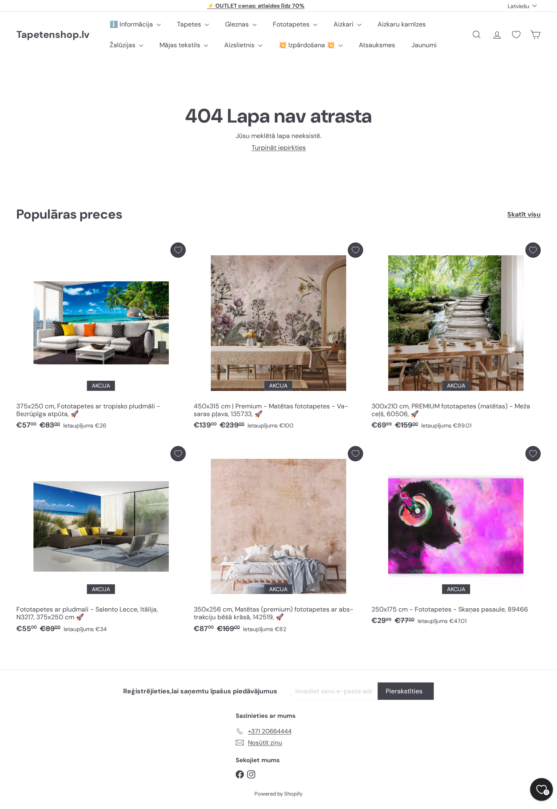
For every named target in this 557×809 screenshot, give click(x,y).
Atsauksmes (377, 45)
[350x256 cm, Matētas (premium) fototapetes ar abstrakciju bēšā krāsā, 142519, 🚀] (278, 542)
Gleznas (237, 24)
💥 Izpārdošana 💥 (307, 45)
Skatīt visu (524, 214)
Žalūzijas (123, 45)
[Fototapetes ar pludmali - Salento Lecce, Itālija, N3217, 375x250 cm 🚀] (101, 542)
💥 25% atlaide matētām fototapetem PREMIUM (256, 5)
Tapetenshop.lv (52, 35)
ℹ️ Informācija (132, 24)
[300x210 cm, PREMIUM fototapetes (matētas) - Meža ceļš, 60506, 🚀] (456, 338)
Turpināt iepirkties (279, 147)
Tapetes (190, 24)
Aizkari (344, 24)
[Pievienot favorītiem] (178, 250)
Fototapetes (292, 24)
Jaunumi (424, 45)
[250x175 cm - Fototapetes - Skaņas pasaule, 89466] (456, 538)
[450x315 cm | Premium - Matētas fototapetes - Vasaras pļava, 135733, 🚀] (278, 338)
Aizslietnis (240, 45)
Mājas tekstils (180, 45)
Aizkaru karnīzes (402, 24)
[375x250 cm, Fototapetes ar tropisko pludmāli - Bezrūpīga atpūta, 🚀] (101, 338)
